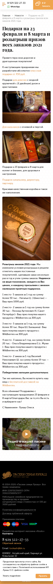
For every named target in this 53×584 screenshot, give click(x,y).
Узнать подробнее (11, 576)
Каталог (26, 581)
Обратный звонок (11, 543)
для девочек (20, 80)
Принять (43, 576)
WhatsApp (15, 7)
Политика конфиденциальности (19, 509)
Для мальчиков (10, 127)
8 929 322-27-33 (16, 3)
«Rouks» (40, 531)
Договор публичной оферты (17, 513)
